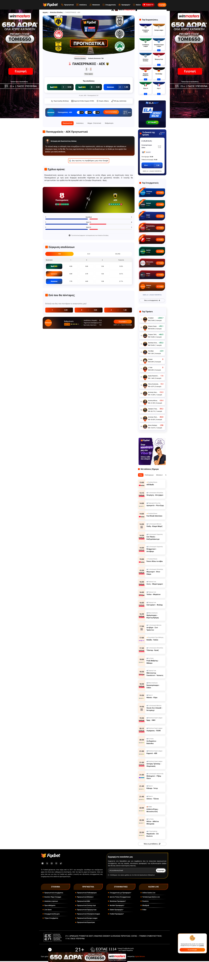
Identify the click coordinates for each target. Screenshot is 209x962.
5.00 (86, 266)
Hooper (150, 359)
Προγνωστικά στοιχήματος (53, 893)
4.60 (86, 281)
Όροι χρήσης (45, 956)
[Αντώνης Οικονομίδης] (145, 393)
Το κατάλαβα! (192, 950)
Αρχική (45, 12)
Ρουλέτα (145, 901)
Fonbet (148, 238)
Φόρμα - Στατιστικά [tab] (94, 123)
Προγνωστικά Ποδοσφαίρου (87, 893)
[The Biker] (145, 352)
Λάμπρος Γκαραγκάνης (153, 409)
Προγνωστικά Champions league (88, 914)
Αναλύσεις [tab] (80, 123)
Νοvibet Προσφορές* (117, 905)
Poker (144, 910)
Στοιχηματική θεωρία (52, 914)
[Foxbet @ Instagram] (51, 863)
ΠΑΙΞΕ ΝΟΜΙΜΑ (111, 112)
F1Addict (150, 318)
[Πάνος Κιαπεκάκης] (145, 385)
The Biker (151, 351)
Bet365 (148, 250)
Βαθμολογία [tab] (109, 123)
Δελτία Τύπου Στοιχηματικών (120, 897)
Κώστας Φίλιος (152, 400)
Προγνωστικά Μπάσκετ (85, 897)
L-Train (150, 367)
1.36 (102, 266)
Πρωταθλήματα (49, 905)
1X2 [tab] (59, 254)
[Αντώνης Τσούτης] (145, 418)
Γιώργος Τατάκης (153, 334)
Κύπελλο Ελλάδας (56, 12)
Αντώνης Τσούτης (153, 417)
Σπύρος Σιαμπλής (153, 326)
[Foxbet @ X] (47, 863)
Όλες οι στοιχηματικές (151, 300)
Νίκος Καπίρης (152, 425)
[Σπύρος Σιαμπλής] (145, 327)
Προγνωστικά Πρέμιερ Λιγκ (86, 910)
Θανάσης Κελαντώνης (153, 343)
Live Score (48, 910)
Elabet (148, 215)
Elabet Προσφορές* (116, 910)
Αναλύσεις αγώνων (51, 901)
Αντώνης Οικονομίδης (153, 392)
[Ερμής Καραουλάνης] (145, 377)
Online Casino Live (148, 893)
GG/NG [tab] (117, 254)
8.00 (71, 274)
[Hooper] (145, 360)
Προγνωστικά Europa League (87, 918)
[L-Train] (145, 369)
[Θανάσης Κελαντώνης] (145, 344)
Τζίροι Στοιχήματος (51, 918)
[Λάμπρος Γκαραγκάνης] (145, 410)
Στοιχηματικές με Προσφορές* (120, 893)
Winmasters (149, 262)
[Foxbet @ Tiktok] (60, 863)
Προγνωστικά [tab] (67, 123)
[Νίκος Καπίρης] (145, 426)
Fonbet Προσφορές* (117, 914)
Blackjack (145, 905)
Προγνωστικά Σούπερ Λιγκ (86, 905)
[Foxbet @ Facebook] (42, 863)
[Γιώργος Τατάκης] (145, 336)
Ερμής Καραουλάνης (153, 376)
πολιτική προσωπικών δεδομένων (144, 875)
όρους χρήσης (125, 875)
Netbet (148, 273)
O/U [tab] (88, 254)
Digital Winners (140, 956)
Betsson (148, 285)
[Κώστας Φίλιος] (145, 402)
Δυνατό (148, 152)
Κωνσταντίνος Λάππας (69, 141)
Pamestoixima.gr (150, 226)
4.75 (86, 274)
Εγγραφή (162, 5)
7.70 (71, 281)
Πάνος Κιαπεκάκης (153, 384)
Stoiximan (149, 191)
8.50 (71, 266)
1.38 (102, 281)
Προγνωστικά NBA (83, 901)
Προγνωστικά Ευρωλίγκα (86, 922)
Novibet (148, 203)
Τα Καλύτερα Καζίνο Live (151, 897)
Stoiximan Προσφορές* (118, 901)
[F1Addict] (145, 319)
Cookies (201, 945)
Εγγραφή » (123, 322)
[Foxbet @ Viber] (56, 863)
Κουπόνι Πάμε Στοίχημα (52, 897)
